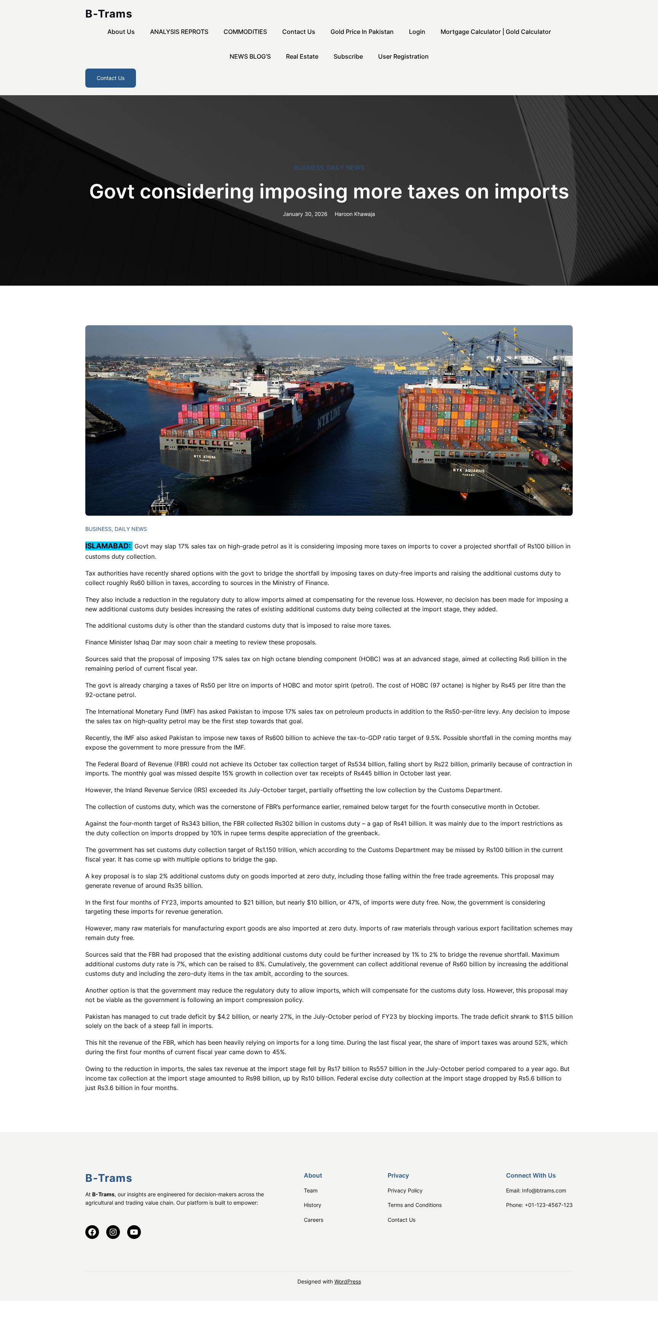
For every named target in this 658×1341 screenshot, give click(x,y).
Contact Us (298, 31)
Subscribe (348, 56)
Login (417, 31)
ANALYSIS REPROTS (179, 31)
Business (309, 167)
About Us (121, 31)
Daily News (345, 167)
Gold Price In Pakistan (362, 31)
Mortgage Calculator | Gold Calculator (496, 31)
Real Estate (302, 56)
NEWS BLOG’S (250, 56)
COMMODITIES (245, 31)
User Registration (403, 56)
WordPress (347, 1281)
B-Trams (109, 13)
